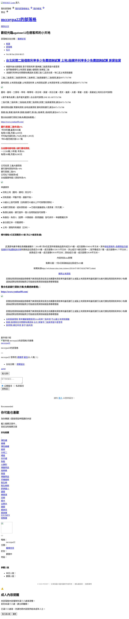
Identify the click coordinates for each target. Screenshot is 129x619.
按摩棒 (4, 470)
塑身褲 (4, 513)
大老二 (4, 452)
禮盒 (3, 455)
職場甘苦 (22, 39)
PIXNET (46, 584)
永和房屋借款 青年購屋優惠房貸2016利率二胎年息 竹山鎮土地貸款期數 (38, 319)
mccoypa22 (5, 343)
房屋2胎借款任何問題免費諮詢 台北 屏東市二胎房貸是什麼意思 (34, 322)
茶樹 (3, 498)
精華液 (4, 495)
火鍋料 (4, 464)
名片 (8, 50)
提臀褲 (4, 518)
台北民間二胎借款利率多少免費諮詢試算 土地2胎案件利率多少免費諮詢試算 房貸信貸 (63, 60)
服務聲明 (88, 584)
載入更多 (5, 374)
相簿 (8, 44)
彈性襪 (4, 440)
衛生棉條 (5, 486)
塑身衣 (4, 510)
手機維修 (5, 480)
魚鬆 (3, 461)
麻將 (3, 449)
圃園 (3, 507)
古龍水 (4, 504)
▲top (3, 369)
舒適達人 (5, 489)
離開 (14, 614)
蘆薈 (3, 492)
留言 (26, 357)
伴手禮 (4, 458)
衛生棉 (4, 483)
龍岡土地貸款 (64, 274)
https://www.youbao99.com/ (12, 122)
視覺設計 (21, 364)
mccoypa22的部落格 (18, 19)
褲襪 (3, 443)
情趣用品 (5, 467)
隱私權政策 (79, 584)
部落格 (9, 47)
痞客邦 (20, 357)
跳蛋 (3, 474)
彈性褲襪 (5, 446)
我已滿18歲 (6, 614)
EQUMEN (5, 515)
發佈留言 (5, 389)
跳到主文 (5, 26)
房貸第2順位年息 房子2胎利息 (19, 325)
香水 (3, 501)
